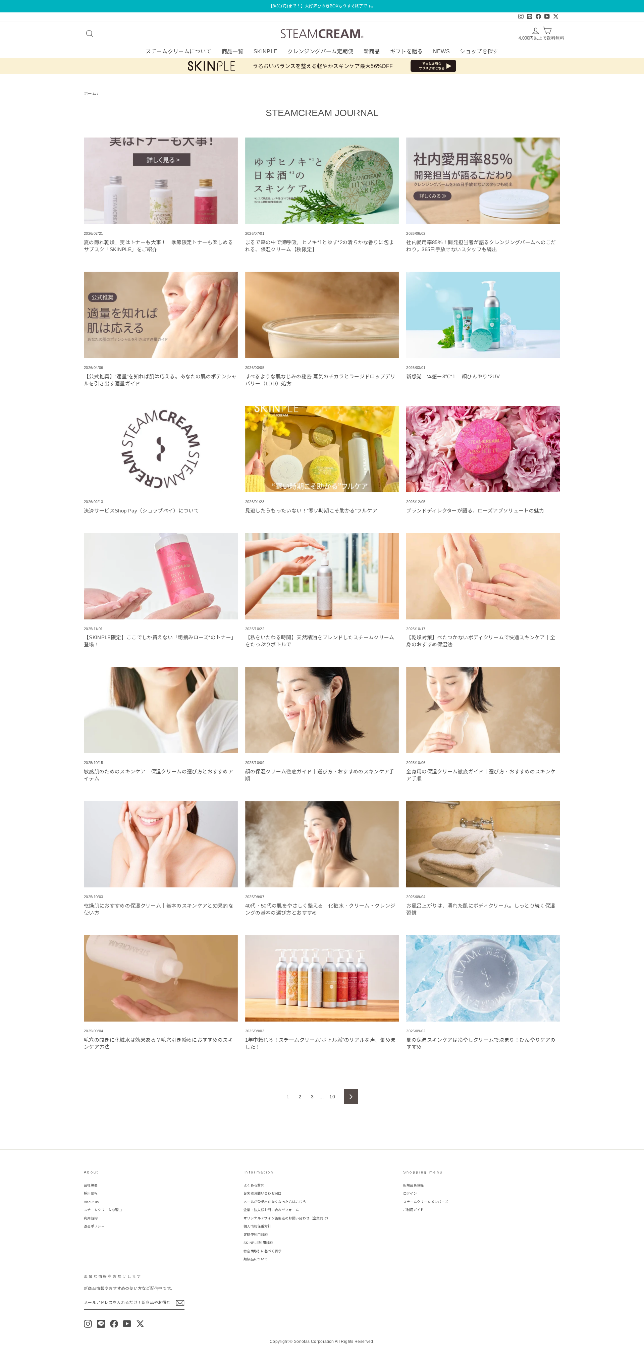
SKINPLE (265, 51)
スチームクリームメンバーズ (425, 1202)
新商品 (372, 51)
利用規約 (91, 1218)
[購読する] (180, 1303)
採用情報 (91, 1193)
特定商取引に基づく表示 (263, 1251)
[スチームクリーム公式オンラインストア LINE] (101, 1324)
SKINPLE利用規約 (258, 1243)
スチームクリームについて (178, 51)
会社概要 (91, 1185)
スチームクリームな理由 (103, 1210)
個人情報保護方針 (257, 1226)
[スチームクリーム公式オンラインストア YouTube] (127, 1324)
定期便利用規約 (256, 1235)
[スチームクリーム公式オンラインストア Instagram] (88, 1324)
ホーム (90, 93)
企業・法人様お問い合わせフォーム (271, 1210)
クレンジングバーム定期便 (320, 51)
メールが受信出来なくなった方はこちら (275, 1202)
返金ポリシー (94, 1226)
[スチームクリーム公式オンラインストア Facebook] (114, 1324)
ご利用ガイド (413, 1210)
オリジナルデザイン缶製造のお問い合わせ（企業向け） (287, 1218)
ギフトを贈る (406, 51)
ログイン (410, 1193)
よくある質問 (254, 1185)
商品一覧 (233, 51)
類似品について (256, 1259)
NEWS (441, 51)
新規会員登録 (413, 1185)
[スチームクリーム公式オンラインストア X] (140, 1324)
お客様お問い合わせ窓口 (263, 1193)
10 (332, 1096)
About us (91, 1202)
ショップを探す (479, 51)
